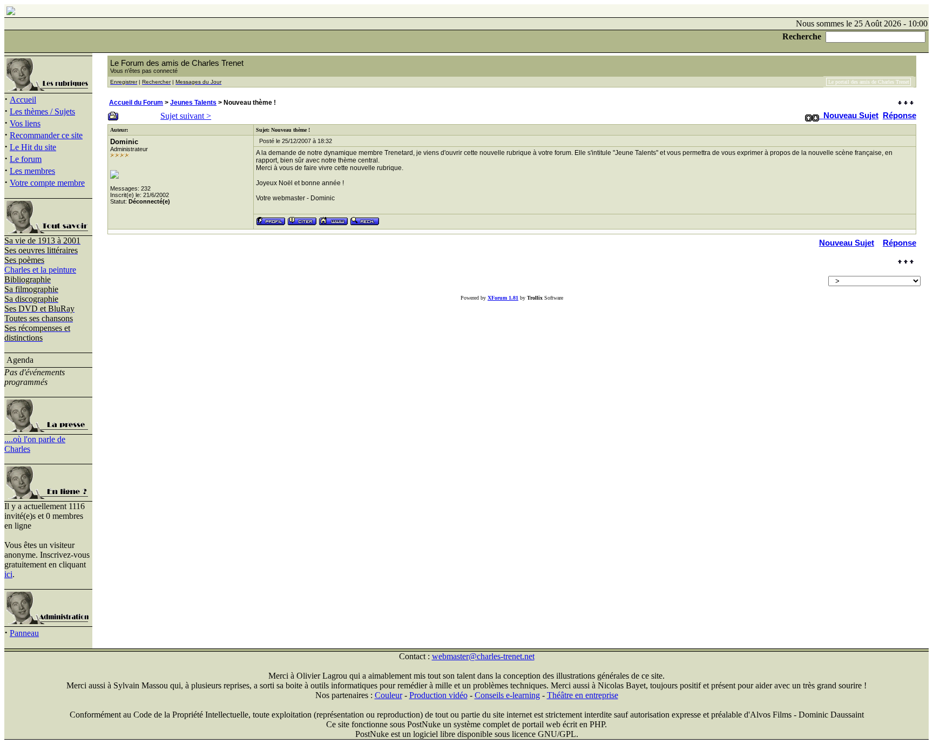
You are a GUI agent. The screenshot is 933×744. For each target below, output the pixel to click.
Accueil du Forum (136, 102)
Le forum (26, 159)
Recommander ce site (46, 135)
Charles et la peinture (40, 269)
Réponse (899, 115)
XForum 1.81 (503, 298)
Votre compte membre (47, 182)
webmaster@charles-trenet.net (483, 656)
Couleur (388, 695)
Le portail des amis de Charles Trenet (868, 82)
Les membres (32, 170)
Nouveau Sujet (850, 115)
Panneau (24, 633)
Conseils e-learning (507, 695)
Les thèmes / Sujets (42, 111)
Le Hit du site (33, 147)
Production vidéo (438, 695)
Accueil (23, 99)
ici (8, 574)
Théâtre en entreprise (582, 695)
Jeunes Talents (193, 102)
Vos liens (25, 123)
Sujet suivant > (185, 115)
